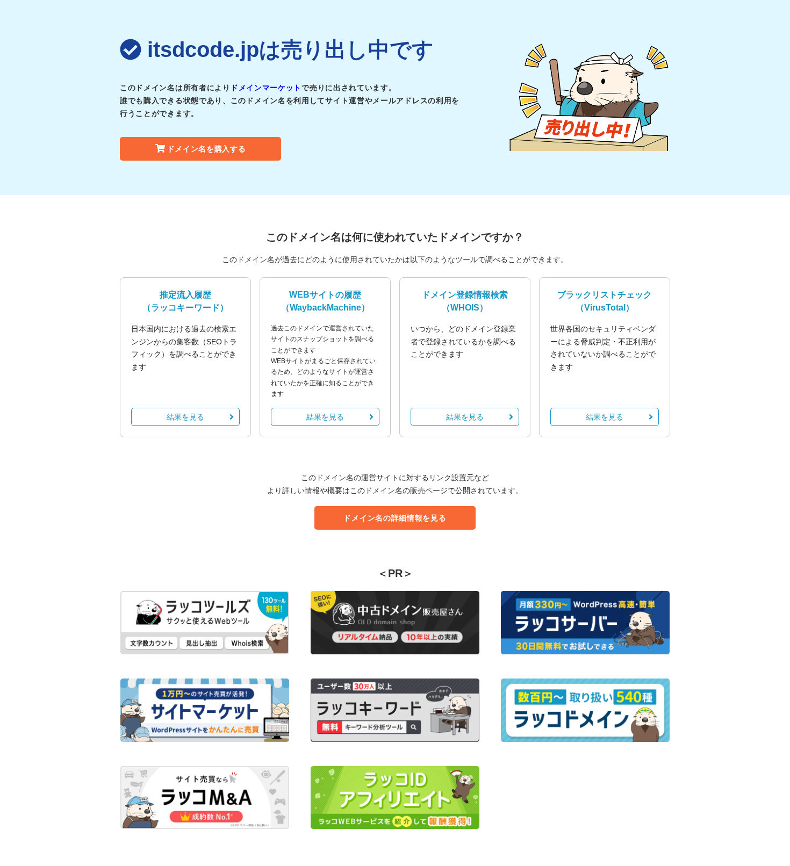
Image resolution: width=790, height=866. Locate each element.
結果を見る (185, 417)
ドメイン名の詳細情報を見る (394, 518)
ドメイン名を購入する (206, 149)
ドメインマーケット (266, 87)
